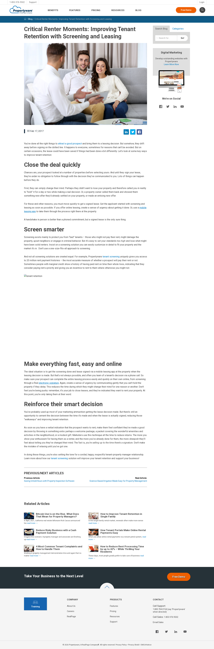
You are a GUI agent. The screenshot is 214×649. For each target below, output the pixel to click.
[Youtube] (185, 631)
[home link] (25, 19)
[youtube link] (182, 106)
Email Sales (158, 622)
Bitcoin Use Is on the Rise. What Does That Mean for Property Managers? (57, 515)
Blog (138, 10)
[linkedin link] (175, 106)
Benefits (53, 10)
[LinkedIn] (126, 132)
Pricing (95, 10)
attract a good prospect (70, 143)
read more (31, 523)
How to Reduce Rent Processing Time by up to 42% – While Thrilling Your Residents (122, 549)
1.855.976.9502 (171, 617)
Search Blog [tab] (161, 28)
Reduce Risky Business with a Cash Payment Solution (56, 531)
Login (201, 2)
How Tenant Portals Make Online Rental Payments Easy (123, 531)
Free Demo (186, 10)
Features (74, 10)
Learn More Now (171, 64)
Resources (117, 10)
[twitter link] (168, 106)
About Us (71, 606)
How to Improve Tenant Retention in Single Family (121, 515)
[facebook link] (160, 106)
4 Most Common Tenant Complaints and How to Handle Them (59, 547)
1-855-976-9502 (17, 2)
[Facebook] (139, 132)
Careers (70, 611)
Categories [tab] (178, 28)
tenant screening (111, 256)
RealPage (71, 616)
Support (33, 2)
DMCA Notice (146, 645)
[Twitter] (132, 132)
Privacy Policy (121, 645)
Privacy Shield (133, 645)
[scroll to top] (107, 590)
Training (35, 606)
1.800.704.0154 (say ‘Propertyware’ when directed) (169, 610)
